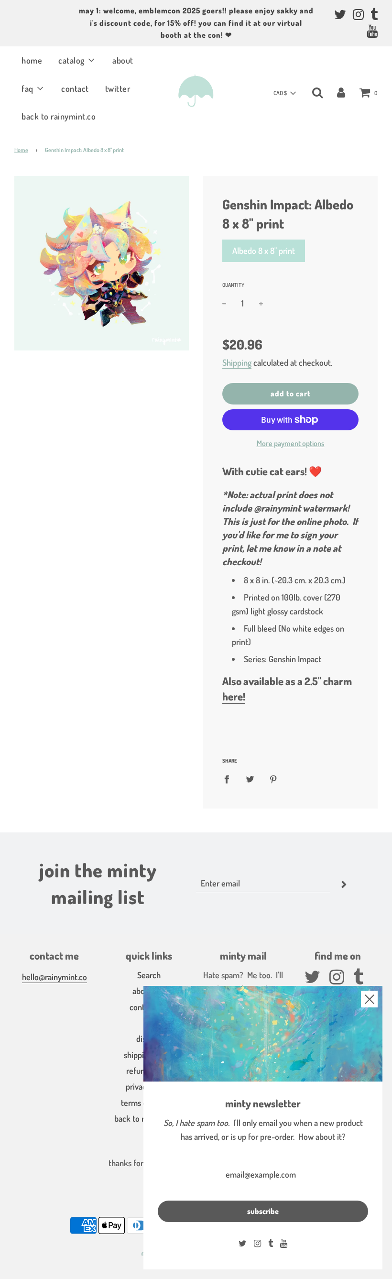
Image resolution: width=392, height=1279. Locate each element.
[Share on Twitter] (250, 778)
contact (75, 88)
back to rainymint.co (59, 116)
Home (21, 149)
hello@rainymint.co (54, 977)
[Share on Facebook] (230, 778)
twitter (118, 88)
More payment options (291, 443)
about (122, 60)
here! (233, 696)
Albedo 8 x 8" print (263, 250)
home (32, 60)
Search (149, 975)
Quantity (233, 285)
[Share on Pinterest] (273, 778)
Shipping (236, 362)
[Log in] (341, 92)
